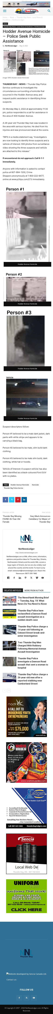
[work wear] (26, 762)
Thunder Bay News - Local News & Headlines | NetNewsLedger (23, 18)
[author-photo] (26, 545)
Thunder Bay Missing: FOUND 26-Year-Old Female (12, 519)
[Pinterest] (18, 499)
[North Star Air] (26, 4)
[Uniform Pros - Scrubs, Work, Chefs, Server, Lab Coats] (26, 896)
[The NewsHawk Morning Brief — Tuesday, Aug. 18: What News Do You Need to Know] (9, 600)
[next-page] (8, 690)
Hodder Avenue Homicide (20, 485)
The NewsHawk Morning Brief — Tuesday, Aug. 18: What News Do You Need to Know (33, 600)
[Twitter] (11, 499)
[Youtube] (43, 578)
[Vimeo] (38, 578)
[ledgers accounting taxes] (26, 808)
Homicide (35, 485)
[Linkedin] (24, 499)
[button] (4, 11)
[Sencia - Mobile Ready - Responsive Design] (26, 854)
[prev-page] (4, 690)
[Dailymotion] (9, 578)
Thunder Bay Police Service (13, 488)
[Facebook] (5, 499)
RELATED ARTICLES (12, 590)
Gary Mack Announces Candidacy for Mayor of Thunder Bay (39, 519)
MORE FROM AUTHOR (34, 590)
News (12, 17)
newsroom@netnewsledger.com (31, 979)
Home (5, 17)
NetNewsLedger (11, 46)
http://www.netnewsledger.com (26, 553)
